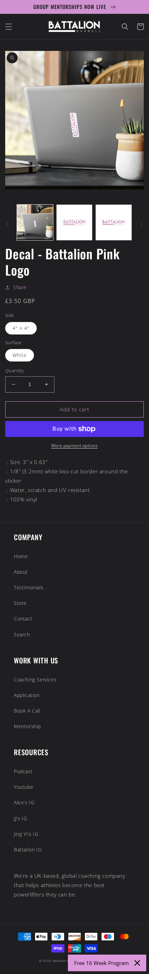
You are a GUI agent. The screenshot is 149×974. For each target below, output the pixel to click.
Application (27, 695)
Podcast (23, 771)
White (19, 355)
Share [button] (20, 287)
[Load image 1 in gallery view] (35, 223)
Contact (23, 618)
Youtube (23, 787)
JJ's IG (20, 818)
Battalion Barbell (65, 961)
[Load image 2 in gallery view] (74, 223)
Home (21, 556)
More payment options (74, 445)
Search (22, 634)
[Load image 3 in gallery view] (114, 223)
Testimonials (28, 587)
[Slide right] (141, 224)
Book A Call (27, 710)
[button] (8, 26)
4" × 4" (20, 328)
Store (20, 603)
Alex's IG (24, 802)
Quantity (14, 370)
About (21, 572)
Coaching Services (35, 679)
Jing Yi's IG (26, 834)
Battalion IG (28, 849)
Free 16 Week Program (101, 962)
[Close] (137, 963)
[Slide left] (7, 224)
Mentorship (27, 726)
